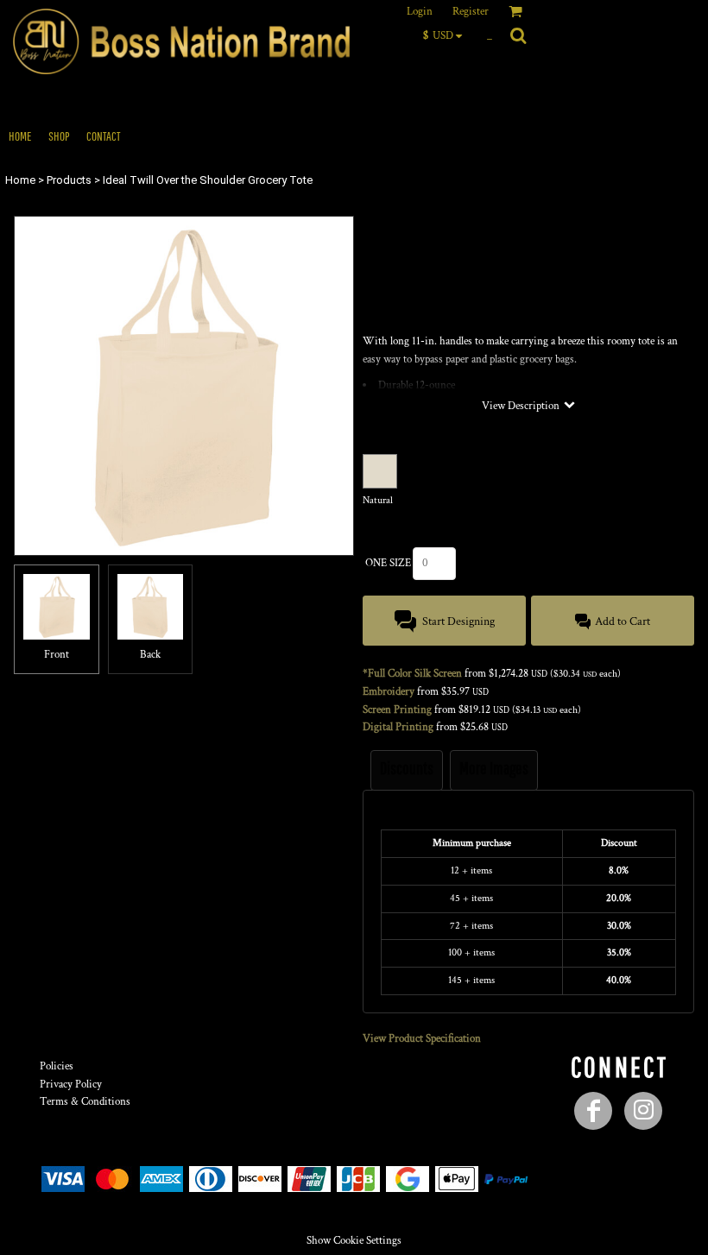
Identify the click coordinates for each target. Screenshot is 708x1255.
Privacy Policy (71, 1084)
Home (20, 179)
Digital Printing (398, 727)
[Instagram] (643, 1111)
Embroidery (388, 691)
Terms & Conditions (85, 1101)
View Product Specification (422, 1038)
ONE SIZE (388, 563)
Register (470, 11)
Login (420, 11)
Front (56, 654)
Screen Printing (397, 710)
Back (150, 654)
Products (69, 179)
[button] (447, 35)
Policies (56, 1066)
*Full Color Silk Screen (412, 673)
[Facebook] (593, 1111)
